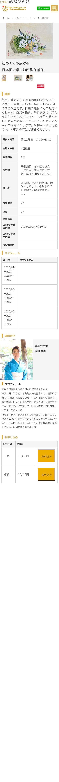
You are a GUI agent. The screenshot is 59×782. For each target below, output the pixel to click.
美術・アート (21, 17)
